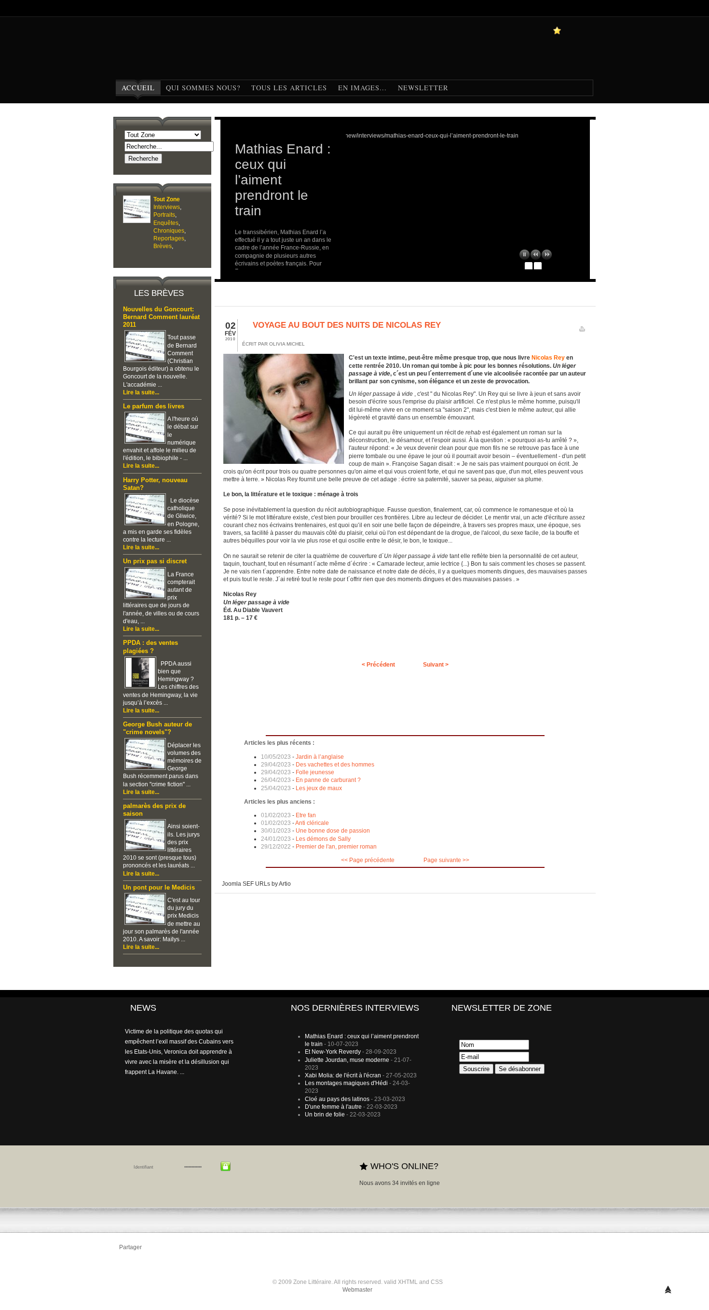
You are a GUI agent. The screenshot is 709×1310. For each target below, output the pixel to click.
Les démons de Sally (323, 839)
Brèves (162, 246)
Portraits (164, 214)
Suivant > (436, 664)
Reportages (168, 238)
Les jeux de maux (319, 788)
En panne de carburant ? (328, 780)
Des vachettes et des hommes (335, 764)
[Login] (225, 1166)
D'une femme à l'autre (333, 1106)
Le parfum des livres (153, 406)
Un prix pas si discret (155, 561)
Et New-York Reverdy (333, 1051)
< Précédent (378, 664)
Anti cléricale (312, 823)
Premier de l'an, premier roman (336, 846)
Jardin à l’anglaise (320, 756)
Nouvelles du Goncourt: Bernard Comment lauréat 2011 (161, 317)
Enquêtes (165, 223)
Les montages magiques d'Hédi (346, 1083)
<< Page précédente (368, 860)
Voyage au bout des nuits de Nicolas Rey (347, 325)
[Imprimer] (582, 331)
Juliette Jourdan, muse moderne (347, 1060)
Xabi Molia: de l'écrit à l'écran (343, 1075)
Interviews (166, 207)
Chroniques (168, 230)
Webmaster (357, 1289)
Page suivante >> (446, 860)
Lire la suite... (141, 392)
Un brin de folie (325, 1114)
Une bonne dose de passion (333, 830)
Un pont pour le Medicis (159, 887)
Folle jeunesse (315, 772)
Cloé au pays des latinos (337, 1099)
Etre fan (306, 815)
